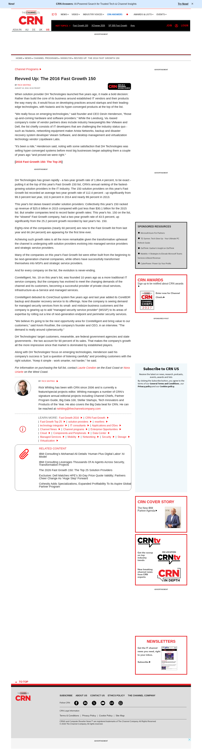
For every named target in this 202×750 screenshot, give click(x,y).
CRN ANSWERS (114, 14)
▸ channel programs (44, 58)
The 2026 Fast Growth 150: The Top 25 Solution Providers (75, 470)
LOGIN (184, 25)
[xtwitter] (93, 702)
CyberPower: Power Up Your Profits (156, 263)
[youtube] (102, 702)
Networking (89, 437)
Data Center (100, 433)
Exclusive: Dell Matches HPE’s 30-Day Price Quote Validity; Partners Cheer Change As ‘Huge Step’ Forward (82, 477)
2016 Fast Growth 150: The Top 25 (39, 161)
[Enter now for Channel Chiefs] (148, 308)
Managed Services (51, 437)
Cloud (44, 433)
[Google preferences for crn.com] (119, 86)
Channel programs (74, 429)
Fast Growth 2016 (69, 417)
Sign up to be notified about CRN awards (160, 283)
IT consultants (78, 425)
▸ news (26, 58)
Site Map (120, 715)
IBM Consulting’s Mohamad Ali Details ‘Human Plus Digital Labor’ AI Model (82, 455)
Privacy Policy (89, 715)
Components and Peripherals (70, 433)
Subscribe (143, 662)
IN (20, 29)
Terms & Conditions (69, 715)
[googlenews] (111, 702)
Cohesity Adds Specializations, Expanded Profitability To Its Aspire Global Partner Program (85, 485)
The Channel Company (141, 695)
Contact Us (97, 695)
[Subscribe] (169, 669)
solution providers (78, 421)
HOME (19, 58)
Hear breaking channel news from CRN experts (145, 573)
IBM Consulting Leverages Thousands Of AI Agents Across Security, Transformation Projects (82, 463)
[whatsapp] (120, 702)
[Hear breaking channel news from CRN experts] (169, 575)
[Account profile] (176, 25)
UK (40, 29)
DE (33, 29)
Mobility (72, 437)
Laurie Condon (86, 367)
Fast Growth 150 (80, 25)
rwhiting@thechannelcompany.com (79, 408)
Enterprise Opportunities (104, 429)
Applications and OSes (105, 425)
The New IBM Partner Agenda (146, 509)
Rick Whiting (24, 85)
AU (26, 29)
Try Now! (183, 3)
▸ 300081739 (65, 58)
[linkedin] (84, 702)
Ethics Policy (116, 695)
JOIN (169, 25)
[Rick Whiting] (23, 394)
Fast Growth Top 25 (51, 421)
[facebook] (76, 702)
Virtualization (47, 440)
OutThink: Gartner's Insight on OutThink (157, 248)
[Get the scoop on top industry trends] (169, 558)
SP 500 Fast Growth (117, 25)
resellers (100, 421)
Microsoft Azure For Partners (153, 233)
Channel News (48, 429)
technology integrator (52, 425)
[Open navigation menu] (54, 14)
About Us (81, 695)
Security (107, 437)
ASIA (15, 29)
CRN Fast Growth (95, 417)
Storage (122, 437)
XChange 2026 (98, 25)
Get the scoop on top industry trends (145, 556)
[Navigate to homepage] (31, 25)
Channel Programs (27, 69)
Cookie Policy (106, 715)
